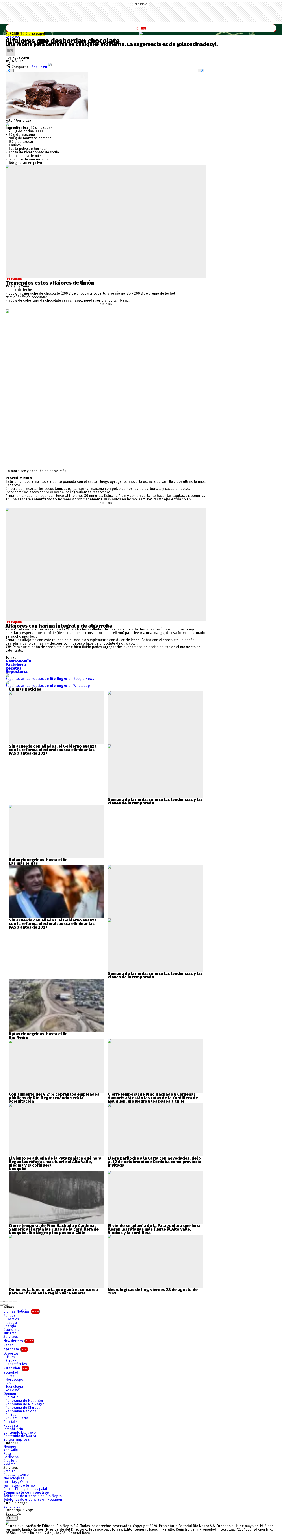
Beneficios (11, 1506)
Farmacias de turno (19, 1485)
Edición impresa (16, 1439)
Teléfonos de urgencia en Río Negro (32, 1496)
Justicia (11, 1322)
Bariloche (11, 1457)
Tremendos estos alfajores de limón (50, 283)
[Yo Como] (141, 33)
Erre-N (11, 1360)
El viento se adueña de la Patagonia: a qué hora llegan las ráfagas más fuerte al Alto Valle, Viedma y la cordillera (55, 1162)
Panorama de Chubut (23, 1408)
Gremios (12, 1319)
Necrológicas (13, 1478)
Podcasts (10, 1425)
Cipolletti (10, 1460)
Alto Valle (10, 1450)
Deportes (11, 1353)
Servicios (10, 1337)
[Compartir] (6, 1301)
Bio (8, 1383)
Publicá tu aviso (16, 1475)
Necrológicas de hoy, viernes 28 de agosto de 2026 (153, 1291)
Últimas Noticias (21, 1311)
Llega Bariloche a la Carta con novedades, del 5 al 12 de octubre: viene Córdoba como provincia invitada (154, 1162)
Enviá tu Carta (17, 1418)
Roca (7, 1453)
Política (9, 1315)
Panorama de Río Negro (25, 1404)
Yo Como (12, 37)
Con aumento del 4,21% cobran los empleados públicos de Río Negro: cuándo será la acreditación (54, 1098)
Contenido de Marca (19, 1436)
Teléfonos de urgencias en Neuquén (32, 1499)
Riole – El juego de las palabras (28, 1489)
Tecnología (14, 1386)
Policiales (11, 1422)
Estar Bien (15, 1368)
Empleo (9, 1471)
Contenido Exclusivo (19, 1432)
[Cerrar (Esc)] (2, 1301)
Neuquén (10, 1446)
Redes (8, 1345)
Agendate (15, 1349)
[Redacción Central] (10, 48)
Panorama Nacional (21, 1411)
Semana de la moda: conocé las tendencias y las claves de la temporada (155, 801)
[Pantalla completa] (10, 1301)
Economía (11, 1330)
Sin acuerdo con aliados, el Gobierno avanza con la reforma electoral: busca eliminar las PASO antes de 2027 (53, 750)
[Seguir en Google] (7, 124)
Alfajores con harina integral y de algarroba (59, 626)
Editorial (12, 1397)
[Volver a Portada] (141, 28)
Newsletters (18, 1341)
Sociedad (10, 1372)
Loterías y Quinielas (19, 1482)
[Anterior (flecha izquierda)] (2, 1305)
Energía (9, 1326)
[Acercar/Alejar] (15, 1301)
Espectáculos (16, 1364)
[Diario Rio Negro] (7, 1522)
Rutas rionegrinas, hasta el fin (38, 859)
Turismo (9, 1333)
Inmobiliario (13, 1429)
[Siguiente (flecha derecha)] (6, 1305)
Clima (10, 1376)
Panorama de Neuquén (24, 1401)
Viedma (9, 1464)
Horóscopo (14, 1379)
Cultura (9, 1357)
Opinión (9, 1393)
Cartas (11, 1415)
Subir (11, 1518)
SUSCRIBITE (25, 34)
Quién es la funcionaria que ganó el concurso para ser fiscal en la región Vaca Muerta (53, 1291)
